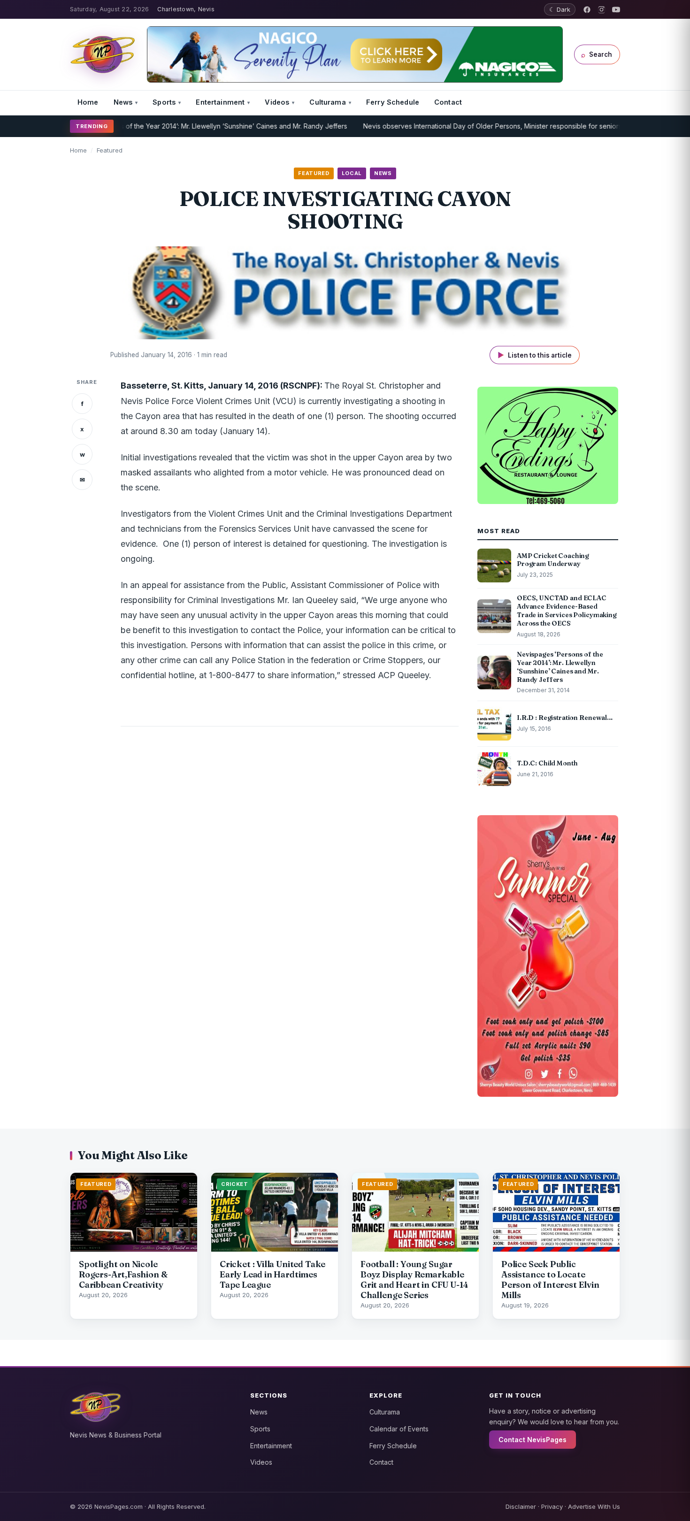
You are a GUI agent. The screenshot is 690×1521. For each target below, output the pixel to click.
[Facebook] (587, 10)
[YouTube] (616, 10)
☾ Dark (559, 9)
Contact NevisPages (532, 1440)
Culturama (327, 102)
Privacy (552, 1506)
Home (88, 102)
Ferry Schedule (392, 102)
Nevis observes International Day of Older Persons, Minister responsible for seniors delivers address (483, 126)
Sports (164, 102)
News (123, 102)
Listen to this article (535, 355)
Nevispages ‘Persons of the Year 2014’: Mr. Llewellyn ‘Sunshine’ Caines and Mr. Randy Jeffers (166, 126)
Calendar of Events (399, 1429)
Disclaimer (521, 1506)
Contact (448, 102)
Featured (110, 150)
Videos (277, 102)
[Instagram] (602, 10)
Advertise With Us (594, 1506)
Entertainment (220, 102)
